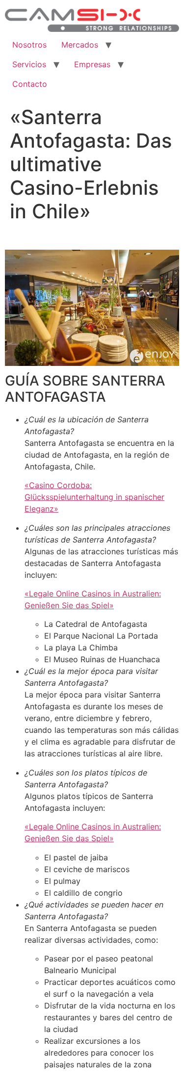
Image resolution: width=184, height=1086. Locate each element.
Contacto (29, 84)
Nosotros (29, 45)
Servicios (29, 64)
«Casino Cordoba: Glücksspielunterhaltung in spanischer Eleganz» (94, 497)
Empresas (92, 64)
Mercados (79, 45)
